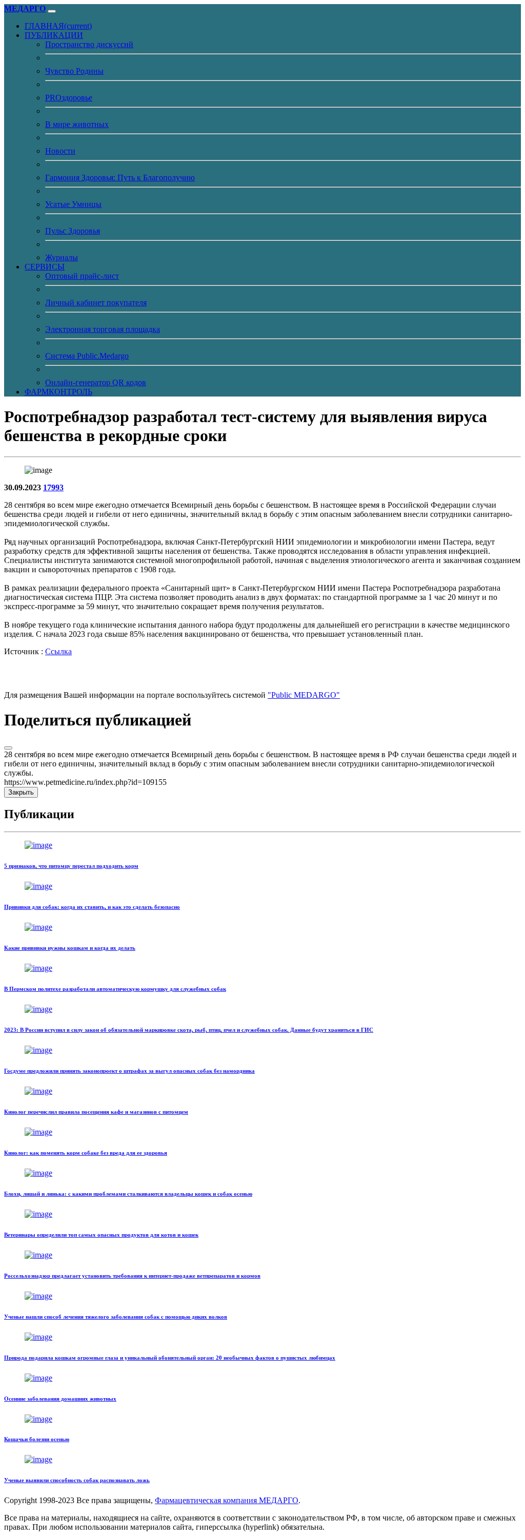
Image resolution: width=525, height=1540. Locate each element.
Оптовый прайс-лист (82, 276)
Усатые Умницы (73, 204)
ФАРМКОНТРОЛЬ (58, 391)
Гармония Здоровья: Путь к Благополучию (120, 177)
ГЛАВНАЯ (58, 26)
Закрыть (21, 792)
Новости (60, 151)
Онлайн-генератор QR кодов (95, 382)
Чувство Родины (74, 71)
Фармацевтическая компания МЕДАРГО (226, 1500)
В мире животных (77, 124)
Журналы (61, 257)
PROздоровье (68, 97)
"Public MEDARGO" (304, 695)
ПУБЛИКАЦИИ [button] (54, 35)
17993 (53, 487)
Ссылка (58, 651)
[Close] (8, 748)
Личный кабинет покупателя (96, 302)
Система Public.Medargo (87, 355)
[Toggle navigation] (52, 11)
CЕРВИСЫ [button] (45, 266)
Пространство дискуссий (89, 44)
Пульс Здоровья (72, 230)
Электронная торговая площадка (102, 329)
